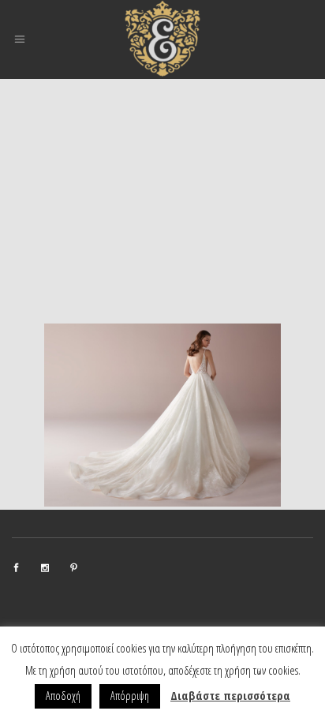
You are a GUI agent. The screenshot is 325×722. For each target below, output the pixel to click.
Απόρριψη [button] (129, 695)
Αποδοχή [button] (63, 695)
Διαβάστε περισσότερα (230, 695)
